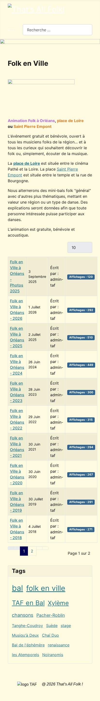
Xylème (58, 603)
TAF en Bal (28, 603)
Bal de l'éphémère (28, 645)
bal (17, 588)
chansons (22, 615)
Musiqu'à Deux (25, 635)
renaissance (58, 645)
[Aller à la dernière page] (45, 548)
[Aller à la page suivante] (39, 548)
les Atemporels (25, 654)
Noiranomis (52, 654)
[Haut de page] (94, 695)
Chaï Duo (50, 635)
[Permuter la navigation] (11, 30)
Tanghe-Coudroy (27, 625)
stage (66, 625)
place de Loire (26, 163)
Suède (52, 625)
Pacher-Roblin (50, 615)
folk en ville (45, 588)
